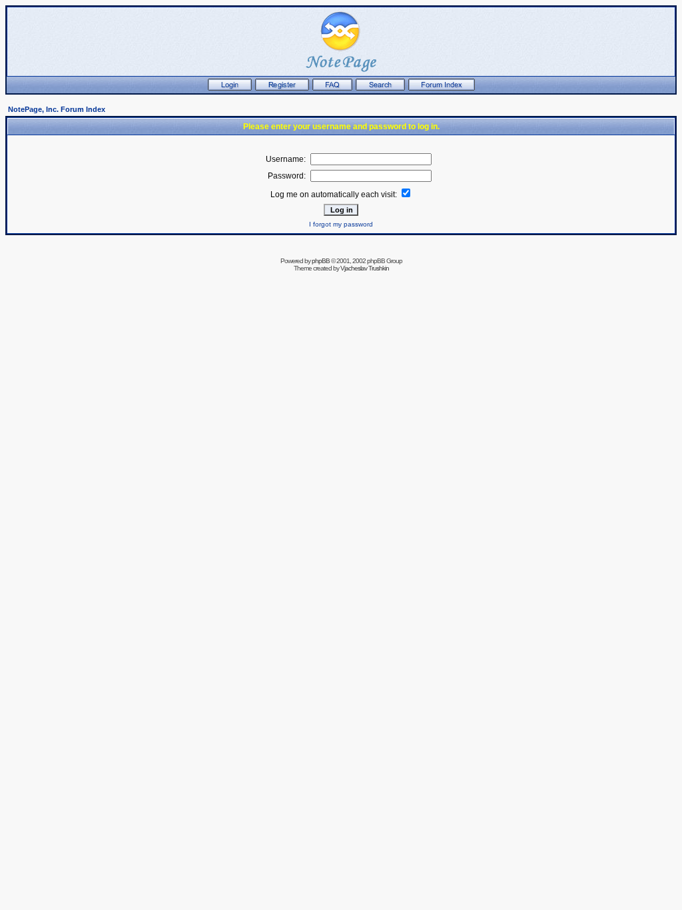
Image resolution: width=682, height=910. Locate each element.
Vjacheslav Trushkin (364, 268)
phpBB (321, 260)
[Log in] (229, 88)
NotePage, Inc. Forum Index (56, 109)
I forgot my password (341, 224)
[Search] (380, 88)
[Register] (282, 88)
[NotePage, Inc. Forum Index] (442, 88)
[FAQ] (332, 88)
